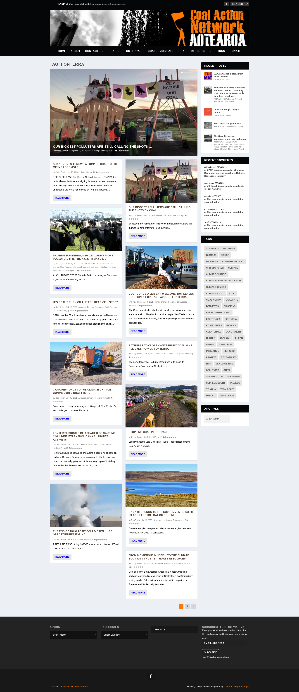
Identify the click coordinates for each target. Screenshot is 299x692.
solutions (212, 370)
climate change (93, 151)
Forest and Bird (234, 147)
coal (232, 293)
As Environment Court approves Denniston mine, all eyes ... (98, 4)
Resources (200, 51)
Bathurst (229, 248)
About (76, 51)
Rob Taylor (60, 264)
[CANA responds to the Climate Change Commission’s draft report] (86, 363)
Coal (112, 51)
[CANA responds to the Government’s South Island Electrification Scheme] (161, 485)
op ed (69, 311)
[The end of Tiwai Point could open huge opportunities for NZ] (86, 505)
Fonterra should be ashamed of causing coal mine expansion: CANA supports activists (84, 436)
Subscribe (210, 652)
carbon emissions (94, 398)
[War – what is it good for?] (208, 125)
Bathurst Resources (95, 307)
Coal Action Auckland (69, 267)
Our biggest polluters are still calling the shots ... (102, 146)
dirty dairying (84, 267)
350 (227, 142)
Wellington (69, 271)
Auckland (83, 264)
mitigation (212, 351)
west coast (227, 395)
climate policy (106, 151)
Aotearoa (82, 307)
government (233, 331)
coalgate (232, 300)
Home (62, 51)
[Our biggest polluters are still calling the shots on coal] (161, 181)
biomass (211, 255)
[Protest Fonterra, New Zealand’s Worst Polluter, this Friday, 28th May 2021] (86, 229)
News (55, 271)
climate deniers (216, 287)
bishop (225, 255)
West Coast (239, 149)
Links (221, 51)
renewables (228, 357)
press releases (84, 539)
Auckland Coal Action (97, 264)
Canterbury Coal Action (182, 563)
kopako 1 (225, 338)
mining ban (225, 344)
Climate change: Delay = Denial (226, 111)
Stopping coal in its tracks (150, 432)
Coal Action (213, 300)
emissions (229, 306)
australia (212, 248)
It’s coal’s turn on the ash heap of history (85, 302)
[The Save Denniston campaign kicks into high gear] (208, 138)
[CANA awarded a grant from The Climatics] (208, 76)
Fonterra (112, 267)
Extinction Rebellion (99, 267)
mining (216, 149)
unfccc (210, 395)
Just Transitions (59, 311)
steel (226, 370)
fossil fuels (214, 325)
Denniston (222, 147)
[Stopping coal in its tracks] (161, 405)
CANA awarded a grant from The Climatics (228, 75)
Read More (62, 198)
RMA (208, 363)
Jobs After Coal (173, 51)
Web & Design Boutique (237, 686)
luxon (239, 338)
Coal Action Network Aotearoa (73, 686)
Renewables (178, 520)
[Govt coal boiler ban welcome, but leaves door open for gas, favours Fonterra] (161, 267)
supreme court (215, 383)
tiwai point (227, 389)
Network (223, 149)
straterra (233, 376)
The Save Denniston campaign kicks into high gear (230, 137)
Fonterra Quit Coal (140, 51)
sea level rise (224, 363)
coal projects (234, 144)
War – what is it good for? (227, 123)
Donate (235, 51)
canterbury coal (233, 261)
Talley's (235, 383)
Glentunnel (213, 331)
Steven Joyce (214, 376)
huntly (210, 338)
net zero (229, 351)
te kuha (211, 389)
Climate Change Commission (223, 280)
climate (233, 268)
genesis (231, 325)
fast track (213, 319)
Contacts (92, 51)
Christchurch (215, 268)
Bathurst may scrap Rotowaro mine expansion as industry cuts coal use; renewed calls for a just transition (229, 91)
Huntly (231, 101)
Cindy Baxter (67, 151)
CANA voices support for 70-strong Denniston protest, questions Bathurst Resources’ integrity (224, 173)
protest (61, 271)
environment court (218, 312)
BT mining (212, 261)
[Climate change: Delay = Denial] (208, 112)
